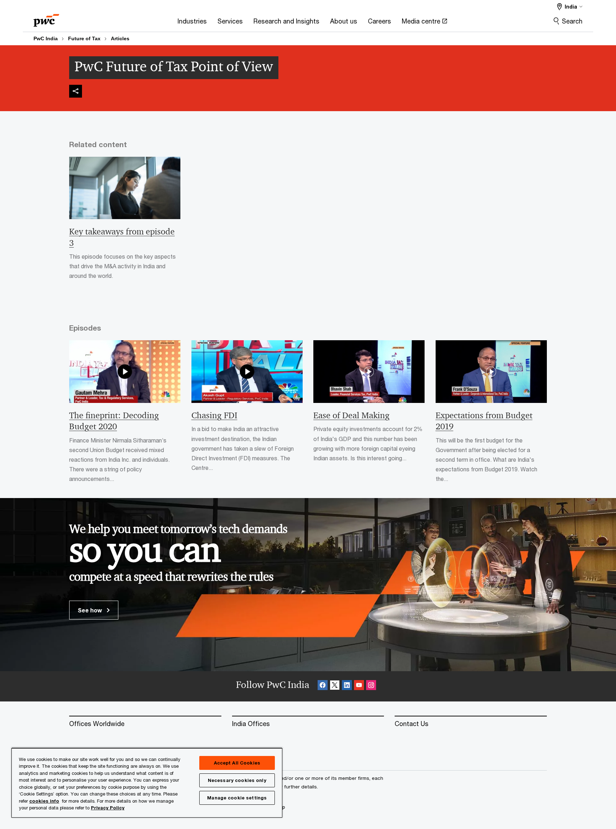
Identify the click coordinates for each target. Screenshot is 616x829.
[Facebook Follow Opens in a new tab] (323, 686)
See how (90, 610)
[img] (75, 91)
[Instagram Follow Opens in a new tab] (371, 686)
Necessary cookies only (237, 780)
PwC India (46, 38)
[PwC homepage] (46, 18)
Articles (120, 38)
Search (572, 21)
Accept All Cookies (237, 763)
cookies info (44, 801)
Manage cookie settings (237, 797)
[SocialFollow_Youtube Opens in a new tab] (359, 686)
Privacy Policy (107, 807)
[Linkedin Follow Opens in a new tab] (347, 686)
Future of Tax (84, 38)
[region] (146, 782)
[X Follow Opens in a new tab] (335, 686)
